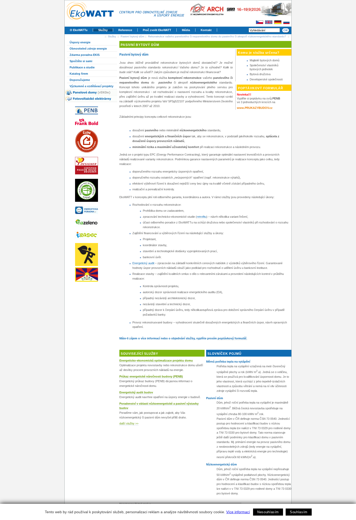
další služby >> (128, 423)
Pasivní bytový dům (132, 36)
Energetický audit (143, 263)
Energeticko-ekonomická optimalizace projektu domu (156, 360)
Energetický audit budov (136, 392)
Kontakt (206, 30)
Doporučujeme (80, 79)
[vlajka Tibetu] (93, 274)
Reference (125, 30)
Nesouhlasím (268, 512)
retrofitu (201, 216)
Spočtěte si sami (81, 61)
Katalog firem (79, 73)
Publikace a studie (82, 67)
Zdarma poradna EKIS (85, 54)
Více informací (238, 512)
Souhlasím (299, 512)
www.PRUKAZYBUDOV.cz (255, 107)
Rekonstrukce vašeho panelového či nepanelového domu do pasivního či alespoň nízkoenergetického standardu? (217, 36)
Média (186, 30)
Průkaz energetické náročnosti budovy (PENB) (151, 376)
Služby (103, 30)
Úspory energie (80, 42)
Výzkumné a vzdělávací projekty (91, 86)
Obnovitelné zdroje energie (88, 48)
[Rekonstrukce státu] (93, 254)
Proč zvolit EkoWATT (157, 30)
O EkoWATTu (79, 30)
